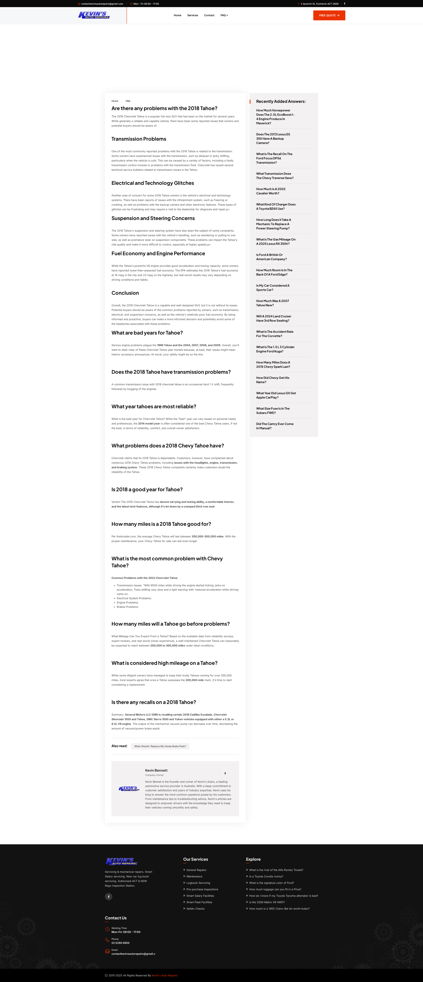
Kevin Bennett (156, 770)
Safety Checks (196, 908)
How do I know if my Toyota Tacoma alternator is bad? (283, 895)
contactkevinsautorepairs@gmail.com (102, 3)
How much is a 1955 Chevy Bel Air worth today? (279, 908)
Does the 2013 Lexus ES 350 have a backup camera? (273, 138)
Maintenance (194, 876)
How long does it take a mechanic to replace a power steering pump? (273, 224)
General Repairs (196, 870)
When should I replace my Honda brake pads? (160, 746)
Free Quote (327, 15)
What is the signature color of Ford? (271, 882)
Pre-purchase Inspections (202, 889)
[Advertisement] (211, 48)
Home (177, 15)
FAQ (223, 15)
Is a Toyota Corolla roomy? (266, 876)
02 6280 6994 (121, 942)
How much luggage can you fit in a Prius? (275, 889)
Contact (209, 15)
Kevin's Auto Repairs (164, 975)
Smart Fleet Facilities (199, 902)
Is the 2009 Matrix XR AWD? (267, 902)
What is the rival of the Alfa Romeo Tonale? (276, 870)
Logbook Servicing (198, 882)
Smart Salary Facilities (200, 895)
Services (192, 15)
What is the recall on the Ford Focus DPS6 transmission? (274, 158)
